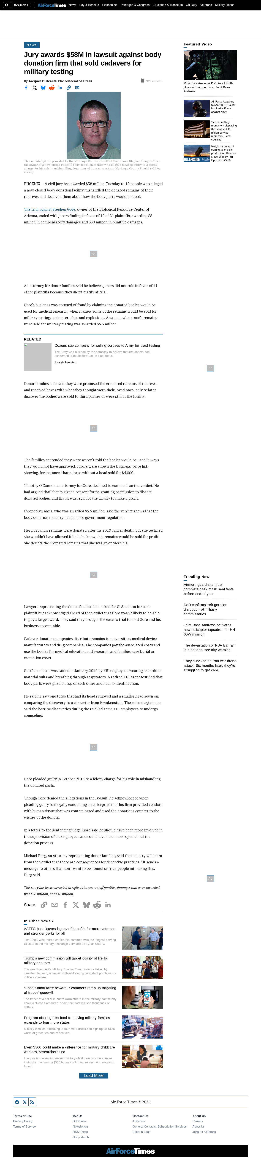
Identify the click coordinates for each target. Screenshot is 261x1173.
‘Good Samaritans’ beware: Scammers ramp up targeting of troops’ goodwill (70, 990)
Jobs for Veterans (204, 1132)
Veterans (206, 4)
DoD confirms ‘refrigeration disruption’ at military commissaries (205, 609)
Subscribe (79, 1121)
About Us (198, 1126)
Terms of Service (24, 1126)
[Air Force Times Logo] (52, 5)
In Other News (37, 921)
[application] (210, 65)
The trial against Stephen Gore (49, 209)
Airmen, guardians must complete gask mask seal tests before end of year (209, 589)
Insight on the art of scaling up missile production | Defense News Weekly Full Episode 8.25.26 (223, 153)
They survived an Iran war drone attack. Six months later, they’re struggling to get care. (210, 665)
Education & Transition (168, 4)
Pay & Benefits (89, 4)
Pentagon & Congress (135, 4)
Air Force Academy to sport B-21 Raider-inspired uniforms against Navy (223, 106)
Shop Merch (81, 1137)
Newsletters (81, 1126)
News (72, 4)
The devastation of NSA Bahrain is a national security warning (210, 647)
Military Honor (224, 4)
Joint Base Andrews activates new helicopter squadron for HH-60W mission (210, 629)
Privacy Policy (22, 1121)
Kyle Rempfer (67, 362)
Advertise (139, 1121)
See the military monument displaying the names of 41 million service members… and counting (224, 131)
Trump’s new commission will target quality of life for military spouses (66, 960)
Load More (94, 1075)
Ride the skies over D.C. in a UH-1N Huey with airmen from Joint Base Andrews (208, 87)
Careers (197, 1121)
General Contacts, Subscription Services (160, 1126)
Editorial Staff (142, 1132)
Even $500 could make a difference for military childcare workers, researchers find (69, 1049)
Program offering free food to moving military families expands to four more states (67, 1020)
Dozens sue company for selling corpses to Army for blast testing (107, 345)
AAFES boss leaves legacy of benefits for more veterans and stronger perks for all (70, 931)
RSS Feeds (80, 1132)
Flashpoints (110, 4)
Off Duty (191, 4)
